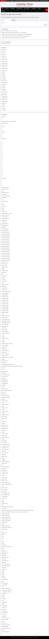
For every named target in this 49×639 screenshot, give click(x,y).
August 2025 (4, 70)
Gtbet (3, 402)
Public (3, 541)
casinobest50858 (5, 312)
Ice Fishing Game (5, 411)
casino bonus (4, 286)
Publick (3, 543)
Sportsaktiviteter (5, 583)
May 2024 (3, 87)
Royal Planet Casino (5, 557)
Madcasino (4, 454)
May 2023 (3, 108)
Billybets (3, 268)
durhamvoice (4, 362)
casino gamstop (4, 288)
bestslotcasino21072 (5, 239)
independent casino (5, 414)
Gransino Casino (5, 400)
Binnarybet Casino (5, 270)
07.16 (2, 117)
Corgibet (3, 341)
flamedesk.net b (5, 371)
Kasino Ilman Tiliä (5, 426)
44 (2, 170)
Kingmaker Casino (5, 428)
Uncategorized (4, 611)
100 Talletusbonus (5, 123)
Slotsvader (4, 569)
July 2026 (3, 51)
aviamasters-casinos (5, 215)
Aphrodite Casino (5, 201)
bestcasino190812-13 (5, 230)
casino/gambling (5, 295)
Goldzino (3, 399)
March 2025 (4, 78)
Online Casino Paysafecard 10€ (7, 506)
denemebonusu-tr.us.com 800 (7, 357)
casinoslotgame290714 (6, 322)
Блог (2, 633)
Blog (2, 274)
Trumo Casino (4, 605)
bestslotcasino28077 (5, 246)
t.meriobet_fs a (4, 593)
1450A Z (3, 131)
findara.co (3, 367)
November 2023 (5, 98)
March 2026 (4, 58)
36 (2, 156)
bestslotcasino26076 (5, 244)
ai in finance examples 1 (6, 196)
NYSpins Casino (4, 503)
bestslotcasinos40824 (6, 260)
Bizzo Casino (4, 272)
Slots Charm (4, 567)
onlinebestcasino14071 (6, 515)
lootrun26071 (4, 442)
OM (2, 505)
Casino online (4, 289)
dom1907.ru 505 (5, 361)
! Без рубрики (4, 116)
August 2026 (4, 49)
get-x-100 (3, 392)
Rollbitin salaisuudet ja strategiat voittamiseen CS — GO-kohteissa (14, 32)
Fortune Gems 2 (5, 376)
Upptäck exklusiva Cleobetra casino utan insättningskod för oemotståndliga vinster (22, 0)
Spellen (3, 572)
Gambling (3, 378)
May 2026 (3, 54)
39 (2, 161)
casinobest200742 (5, 300)
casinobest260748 (5, 307)
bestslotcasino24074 (5, 242)
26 (2, 149)
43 (2, 168)
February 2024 (4, 92)
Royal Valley (4, 558)
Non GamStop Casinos (6, 494)
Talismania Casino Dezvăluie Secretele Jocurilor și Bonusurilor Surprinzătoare (16, 36)
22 (2, 142)
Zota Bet (3, 630)
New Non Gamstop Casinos (7, 484)
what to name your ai (6, 617)
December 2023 (5, 96)
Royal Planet (4, 555)
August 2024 (4, 84)
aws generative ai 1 (5, 216)
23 (2, 143)
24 (2, 145)
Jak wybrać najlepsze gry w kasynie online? (9, 30)
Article (3, 208)
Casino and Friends (5, 284)
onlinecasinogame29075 (6, 520)
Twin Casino (4, 607)
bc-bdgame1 (4, 222)
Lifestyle (3, 11)
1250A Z (3, 126)
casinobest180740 (5, 298)
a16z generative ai (5, 187)
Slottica (3, 571)
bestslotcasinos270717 (6, 258)
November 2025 (5, 65)
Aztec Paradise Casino (6, 218)
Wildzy (3, 621)
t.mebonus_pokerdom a (6, 588)
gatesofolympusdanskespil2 (7, 390)
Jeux (2, 420)
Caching (3, 277)
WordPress (36, 637)
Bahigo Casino (4, 220)
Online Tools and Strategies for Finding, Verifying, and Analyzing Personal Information (18, 510)
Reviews (3, 550)
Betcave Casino (4, 263)
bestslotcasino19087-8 (6, 236)
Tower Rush (4, 598)
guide (3, 406)
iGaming (3, 413)
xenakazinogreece (5, 626)
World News (12, 8)
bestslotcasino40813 (5, 248)
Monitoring (4, 468)
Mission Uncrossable (5, 466)
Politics (7, 8)
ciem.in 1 (3, 336)
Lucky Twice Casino (5, 447)
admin (3, 190)
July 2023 (3, 105)
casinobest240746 (5, 305)
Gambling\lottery (5, 383)
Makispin (3, 458)
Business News (19, 8)
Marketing (4, 459)
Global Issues (33, 8)
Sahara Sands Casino (5, 564)
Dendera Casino (5, 355)
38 (2, 159)
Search (3, 22)
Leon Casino (4, 430)
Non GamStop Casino (6, 492)
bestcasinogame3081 (5, 234)
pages (3, 524)
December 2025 (5, 63)
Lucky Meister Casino (6, 446)
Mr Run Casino (4, 477)
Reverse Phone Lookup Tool (7, 546)
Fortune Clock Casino (5, 374)
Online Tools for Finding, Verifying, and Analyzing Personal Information (15, 512)
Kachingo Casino (5, 425)
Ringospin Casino (5, 551)
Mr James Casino (5, 472)
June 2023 (3, 106)
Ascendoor (28, 637)
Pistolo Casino (4, 529)
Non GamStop (4, 491)
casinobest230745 (5, 303)
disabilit (3, 359)
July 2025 (3, 72)
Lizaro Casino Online (5, 437)
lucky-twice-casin (5, 453)
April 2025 (3, 77)
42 (2, 166)
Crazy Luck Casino (5, 345)
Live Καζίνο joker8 (5, 433)
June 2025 (3, 73)
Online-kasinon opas (5, 513)
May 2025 (3, 75)
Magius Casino (4, 456)
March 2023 (4, 110)
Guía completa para (5, 404)
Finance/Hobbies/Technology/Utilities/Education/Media (12, 366)
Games (3, 387)
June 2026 (3, 52)
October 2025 (4, 66)
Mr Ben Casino (4, 470)
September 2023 (5, 101)
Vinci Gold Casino (5, 612)
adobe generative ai (5, 192)
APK (2, 203)
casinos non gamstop (5, 315)
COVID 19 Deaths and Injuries (7, 343)
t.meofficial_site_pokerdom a (7, 590)
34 (2, 152)
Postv (3, 538)
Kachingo (3, 423)
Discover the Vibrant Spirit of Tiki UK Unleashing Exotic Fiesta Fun (14, 37)
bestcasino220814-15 (6, 232)
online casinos (4, 508)
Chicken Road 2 (4, 329)
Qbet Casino (4, 545)
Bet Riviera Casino (5, 262)
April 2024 (4, 89)
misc (2, 465)
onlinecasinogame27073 (6, 517)
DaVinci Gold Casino (5, 354)
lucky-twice (4, 451)
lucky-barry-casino (5, 449)
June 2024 (3, 85)
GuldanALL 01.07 (5, 407)
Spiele (3, 574)
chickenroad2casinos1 (6, 333)
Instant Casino (4, 416)
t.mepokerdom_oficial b (6, 591)
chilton (3, 334)
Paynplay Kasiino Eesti (6, 525)
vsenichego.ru (4, 616)
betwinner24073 (5, 267)
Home (3, 8)
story (3, 586)
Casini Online (4, 281)
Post (2, 536)
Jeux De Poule (4, 421)
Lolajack (3, 439)
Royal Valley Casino (5, 560)
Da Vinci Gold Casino (5, 350)
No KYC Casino (4, 487)
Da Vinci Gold (4, 348)
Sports (3, 581)
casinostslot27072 (5, 326)
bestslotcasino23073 (5, 241)
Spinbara (3, 576)
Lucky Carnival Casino (6, 444)
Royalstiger (4, 562)
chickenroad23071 (5, 331)
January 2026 (4, 61)
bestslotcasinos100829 (6, 249)
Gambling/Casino (5, 381)
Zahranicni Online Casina (6, 628)
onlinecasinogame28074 (6, 518)
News (3, 486)
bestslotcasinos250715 (6, 256)
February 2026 (4, 59)
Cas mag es (4, 279)
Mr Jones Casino (5, 473)
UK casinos (4, 609)
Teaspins (3, 597)
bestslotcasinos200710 (6, 253)
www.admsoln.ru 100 (6, 624)
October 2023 (4, 99)
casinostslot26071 (5, 324)
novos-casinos (4, 498)
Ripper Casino (4, 553)
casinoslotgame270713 (6, 321)
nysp (2, 499)
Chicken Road (4, 328)
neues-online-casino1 (6, 482)
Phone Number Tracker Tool (7, 527)
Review (3, 548)
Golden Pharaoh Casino (6, 397)
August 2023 (4, 103)
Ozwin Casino (4, 522)
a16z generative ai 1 (5, 189)
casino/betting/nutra (5, 293)
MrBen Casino (4, 479)
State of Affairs (27, 8)
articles (3, 209)
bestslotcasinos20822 (6, 255)
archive (3, 204)
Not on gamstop (5, 496)
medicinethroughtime (6, 461)
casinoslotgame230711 (6, 319)
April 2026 (4, 56)
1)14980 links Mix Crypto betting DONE (9, 121)
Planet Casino (4, 532)
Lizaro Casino (4, 435)
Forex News (4, 373)
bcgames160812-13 (5, 225)
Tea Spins (3, 595)
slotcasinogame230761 (6, 565)
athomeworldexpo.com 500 (7, 213)
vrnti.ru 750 (4, 614)
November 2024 (5, 82)
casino (3, 282)
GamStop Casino (5, 388)
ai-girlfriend (4, 197)
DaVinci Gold (4, 352)
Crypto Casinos (4, 347)
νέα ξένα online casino (5, 631)
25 (2, 147)
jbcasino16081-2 (5, 418)
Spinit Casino (4, 578)
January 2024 (4, 94)
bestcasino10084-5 (5, 229)
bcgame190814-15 (5, 223)
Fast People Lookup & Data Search (8, 364)
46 (2, 173)
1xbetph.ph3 (4, 138)
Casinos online (4, 317)
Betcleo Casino (4, 265)
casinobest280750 (5, 310)
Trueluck (3, 604)
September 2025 (5, 68)
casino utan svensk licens (6, 291)
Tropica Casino (4, 602)
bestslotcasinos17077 (5, 251)
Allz (2, 199)
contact (3, 340)
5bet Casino (4, 178)
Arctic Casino (4, 206)
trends (3, 600)
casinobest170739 (5, 296)
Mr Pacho (3, 475)
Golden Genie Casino (5, 395)
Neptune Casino (5, 480)
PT (2, 539)
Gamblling (3, 385)
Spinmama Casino (5, 579)
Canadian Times (24, 4)
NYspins (3, 501)
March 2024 (4, 91)
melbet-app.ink (4, 463)
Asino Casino (4, 211)
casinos (3, 314)
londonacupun (4, 440)
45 (2, 171)
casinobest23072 (5, 301)
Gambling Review (5, 380)
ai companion (4, 194)
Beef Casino (4, 227)
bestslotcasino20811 (5, 237)
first (2, 369)
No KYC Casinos (5, 489)
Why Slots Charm (5, 619)
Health (39, 8)
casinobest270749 (5, 308)
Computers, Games (5, 338)
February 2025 (4, 80)
